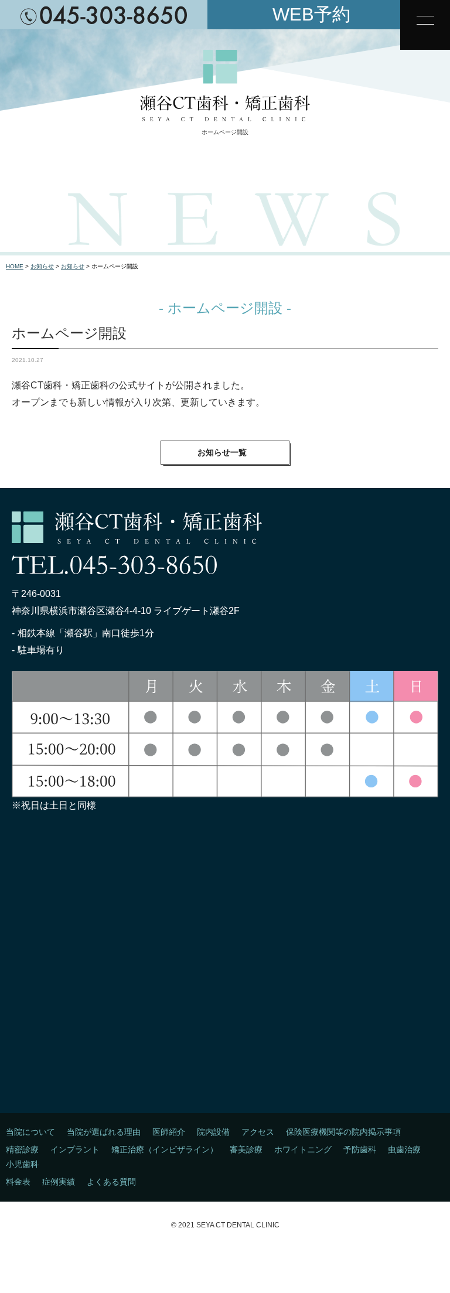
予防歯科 (359, 1149)
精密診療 (22, 1149)
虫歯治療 (404, 1149)
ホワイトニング (303, 1149)
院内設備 (213, 1132)
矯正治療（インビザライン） (164, 1149)
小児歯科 (22, 1164)
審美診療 (246, 1149)
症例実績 (58, 1181)
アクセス (257, 1132)
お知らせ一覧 (222, 452)
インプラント (75, 1149)
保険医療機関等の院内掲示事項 (343, 1132)
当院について (30, 1132)
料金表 (18, 1181)
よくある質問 (111, 1181)
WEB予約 (311, 14)
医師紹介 (168, 1132)
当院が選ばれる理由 (104, 1132)
